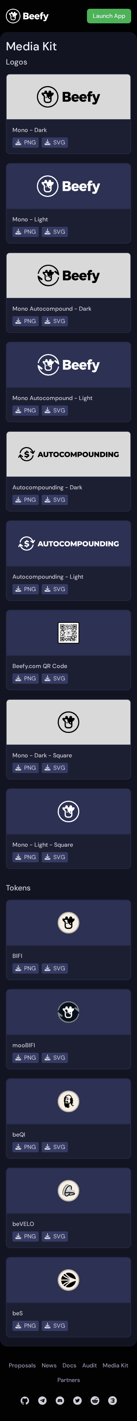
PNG (30, 142)
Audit (89, 1365)
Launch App (109, 16)
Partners (68, 1380)
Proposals (22, 1365)
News (49, 1365)
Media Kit (115, 1365)
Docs (69, 1365)
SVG (59, 142)
